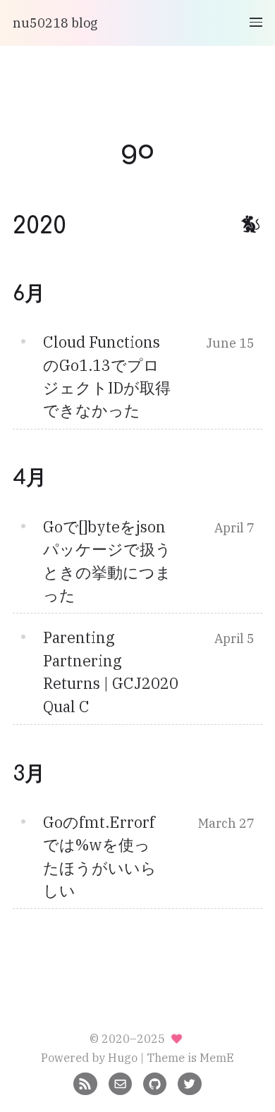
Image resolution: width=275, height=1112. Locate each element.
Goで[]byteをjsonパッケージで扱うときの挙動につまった (107, 561)
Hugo (123, 1057)
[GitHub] (154, 1082)
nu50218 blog (55, 23)
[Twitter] (189, 1082)
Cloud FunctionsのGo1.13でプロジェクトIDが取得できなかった (107, 376)
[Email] (120, 1082)
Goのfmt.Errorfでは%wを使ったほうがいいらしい (100, 856)
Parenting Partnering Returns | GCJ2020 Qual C (110, 672)
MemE (217, 1057)
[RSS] (85, 1082)
